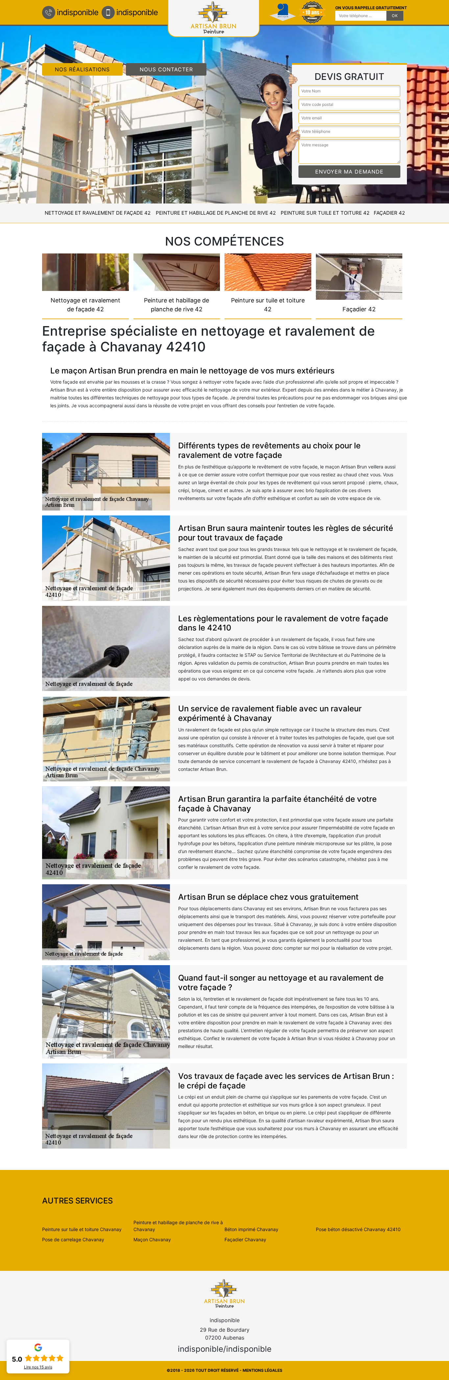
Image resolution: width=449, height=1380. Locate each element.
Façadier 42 (389, 213)
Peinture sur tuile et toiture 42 (325, 213)
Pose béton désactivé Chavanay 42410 (358, 1229)
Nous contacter (166, 69)
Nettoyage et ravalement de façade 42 (98, 213)
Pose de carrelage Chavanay (73, 1239)
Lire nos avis (38, 1367)
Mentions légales (262, 1370)
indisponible (77, 12)
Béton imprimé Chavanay (251, 1229)
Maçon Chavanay (152, 1239)
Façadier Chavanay (245, 1239)
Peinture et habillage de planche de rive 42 (216, 213)
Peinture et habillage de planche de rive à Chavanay (178, 1226)
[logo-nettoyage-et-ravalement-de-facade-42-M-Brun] (224, 1293)
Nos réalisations (82, 69)
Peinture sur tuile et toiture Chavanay (82, 1229)
